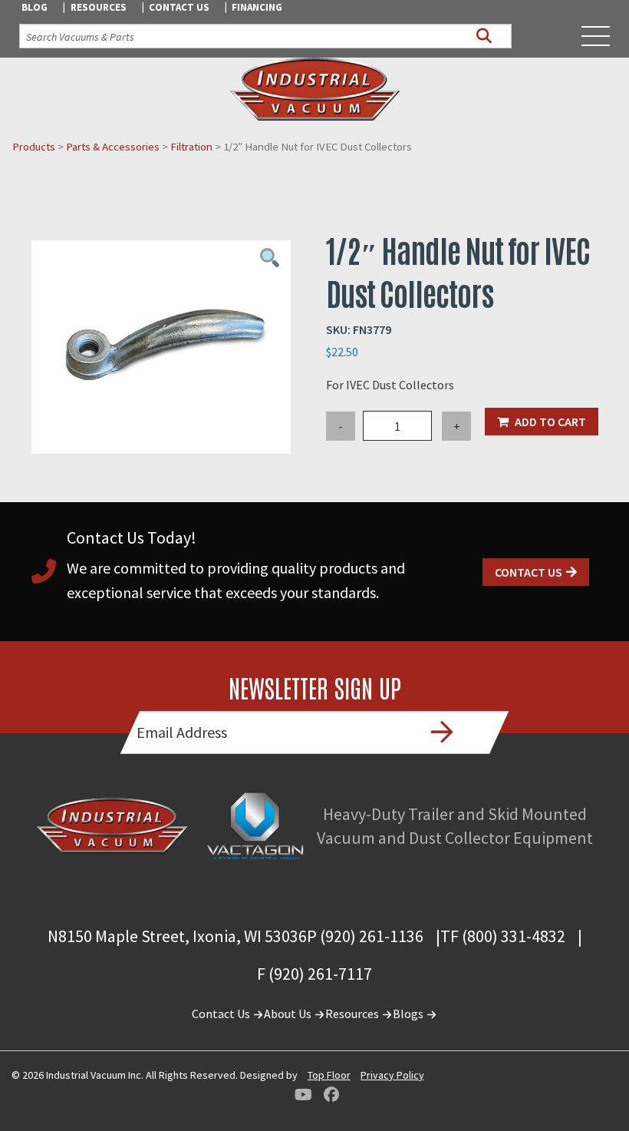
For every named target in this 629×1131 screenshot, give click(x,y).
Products (33, 147)
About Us (289, 1013)
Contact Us (179, 7)
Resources (99, 7)
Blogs (409, 1013)
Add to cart (550, 421)
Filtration (191, 147)
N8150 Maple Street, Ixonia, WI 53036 (177, 936)
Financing (257, 7)
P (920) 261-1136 (365, 936)
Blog (34, 7)
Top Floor (329, 1075)
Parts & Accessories (113, 147)
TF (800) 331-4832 (502, 936)
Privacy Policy (392, 1075)
